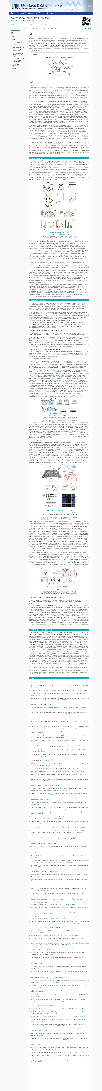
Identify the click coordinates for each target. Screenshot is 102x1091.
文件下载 (45, 13)
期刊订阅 (31, 13)
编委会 (38, 13)
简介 (16, 13)
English (52, 13)
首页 (11, 13)
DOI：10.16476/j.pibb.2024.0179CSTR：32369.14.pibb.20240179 (38, 24)
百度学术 (33, 682)
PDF (47, 18)
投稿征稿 (23, 13)
